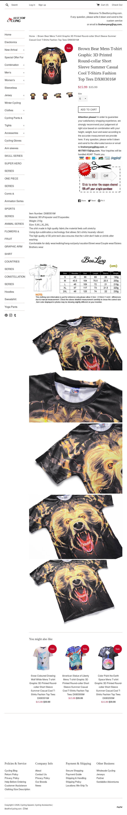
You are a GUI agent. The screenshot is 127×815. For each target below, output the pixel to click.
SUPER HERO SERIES (13, 167)
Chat (25, 808)
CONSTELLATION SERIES (14, 280)
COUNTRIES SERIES (12, 265)
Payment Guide (74, 774)
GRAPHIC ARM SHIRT (13, 250)
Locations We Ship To (77, 785)
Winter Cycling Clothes (14, 106)
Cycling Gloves (13, 140)
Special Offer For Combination (14, 61)
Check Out (117, 4)
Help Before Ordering (15, 781)
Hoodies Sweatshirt (10, 295)
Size (80, 93)
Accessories (14, 133)
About (38, 770)
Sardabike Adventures (107, 781)
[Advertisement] (63, 740)
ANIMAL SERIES (14, 223)
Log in (32, 4)
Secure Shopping (74, 770)
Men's (14, 72)
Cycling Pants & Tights (14, 121)
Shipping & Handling (76, 778)
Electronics (11, 42)
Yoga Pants (11, 307)
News (38, 785)
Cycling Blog (11, 770)
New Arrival (14, 49)
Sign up (42, 4)
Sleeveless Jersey (14, 91)
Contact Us (41, 774)
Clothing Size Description (17, 789)
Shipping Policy (73, 781)
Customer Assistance (16, 785)
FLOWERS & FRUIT (12, 235)
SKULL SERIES (14, 156)
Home (8, 34)
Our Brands (41, 781)
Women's (14, 80)
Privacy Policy (12, 778)
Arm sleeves (11, 148)
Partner (100, 778)
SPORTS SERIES (10, 212)
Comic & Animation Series (14, 197)
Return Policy (11, 774)
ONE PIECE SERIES (11, 182)
